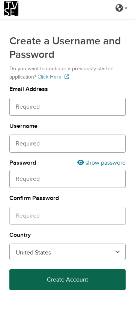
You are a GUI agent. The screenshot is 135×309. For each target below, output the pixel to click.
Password (22, 163)
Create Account (67, 279)
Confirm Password (34, 198)
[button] (121, 9)
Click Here (50, 77)
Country (20, 235)
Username (23, 126)
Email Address (28, 89)
